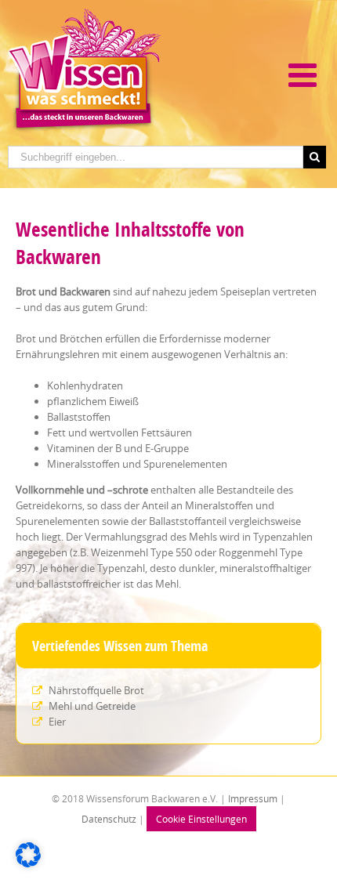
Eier (56, 722)
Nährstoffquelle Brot (95, 690)
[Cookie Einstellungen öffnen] (28, 863)
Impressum (251, 798)
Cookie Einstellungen (201, 818)
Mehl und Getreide (91, 706)
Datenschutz (109, 818)
